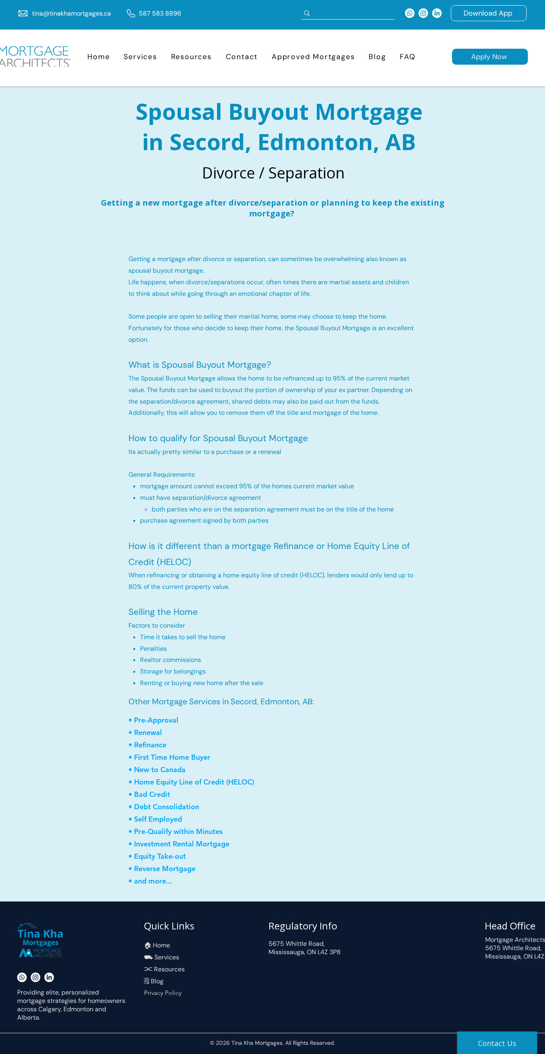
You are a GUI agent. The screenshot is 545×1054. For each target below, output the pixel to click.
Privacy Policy (163, 993)
